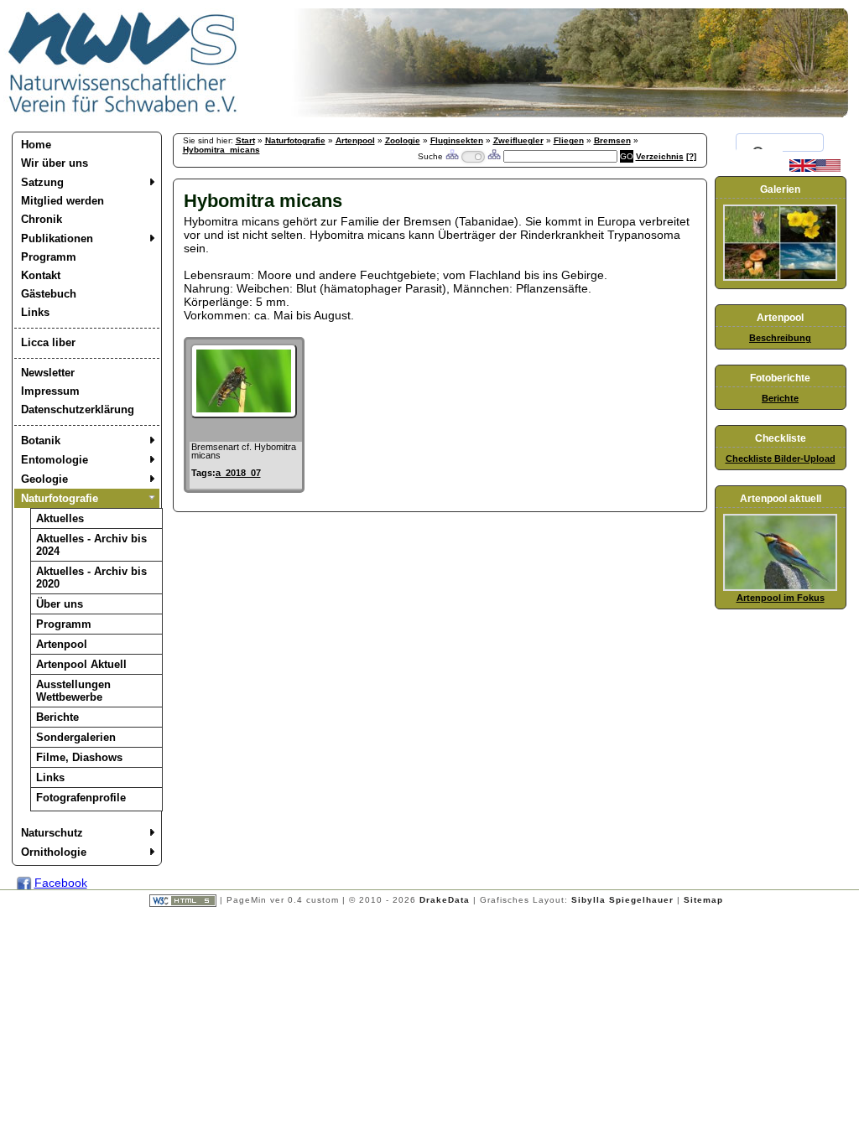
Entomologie (54, 459)
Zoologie (402, 140)
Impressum (50, 391)
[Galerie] (780, 277)
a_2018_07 (238, 473)
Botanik (40, 440)
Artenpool (61, 644)
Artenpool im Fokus (781, 598)
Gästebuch (48, 294)
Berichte (57, 717)
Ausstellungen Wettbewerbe (73, 690)
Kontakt (40, 275)
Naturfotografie (59, 498)
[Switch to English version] (815, 168)
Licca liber (48, 342)
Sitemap (703, 899)
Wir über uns (54, 163)
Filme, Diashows (79, 757)
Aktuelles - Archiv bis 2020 (91, 577)
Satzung (42, 182)
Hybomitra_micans (221, 149)
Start (245, 140)
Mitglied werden (62, 200)
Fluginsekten (456, 140)
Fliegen (569, 140)
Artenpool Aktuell (81, 664)
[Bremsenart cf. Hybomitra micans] (243, 414)
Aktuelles (60, 518)
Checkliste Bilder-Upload (781, 458)
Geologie (44, 479)
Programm (48, 257)
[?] (691, 156)
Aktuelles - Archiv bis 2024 (91, 544)
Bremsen (612, 140)
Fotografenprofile (81, 797)
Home (36, 144)
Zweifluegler (518, 140)
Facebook (60, 882)
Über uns (59, 604)
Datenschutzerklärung (77, 409)
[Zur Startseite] (123, 113)
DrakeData (444, 899)
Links (35, 312)
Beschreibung (780, 338)
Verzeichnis (660, 156)
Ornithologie (53, 852)
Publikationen (57, 238)
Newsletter (48, 372)
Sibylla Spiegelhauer (622, 899)
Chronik (41, 219)
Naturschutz (52, 832)
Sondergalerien (76, 737)
